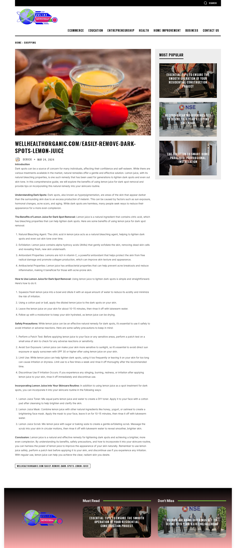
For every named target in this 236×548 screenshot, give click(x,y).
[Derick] (18, 159)
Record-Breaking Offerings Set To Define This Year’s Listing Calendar (188, 119)
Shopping (30, 42)
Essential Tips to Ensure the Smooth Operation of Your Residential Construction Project (188, 80)
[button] (210, 3)
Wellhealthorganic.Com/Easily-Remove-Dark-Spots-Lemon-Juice (52, 465)
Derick (27, 159)
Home (18, 42)
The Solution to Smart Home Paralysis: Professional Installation (188, 158)
